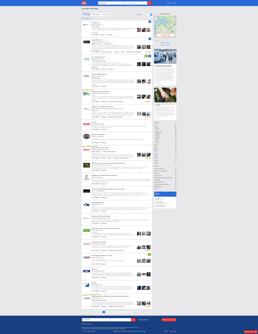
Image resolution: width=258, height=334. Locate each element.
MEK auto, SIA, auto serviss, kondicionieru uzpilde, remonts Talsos (108, 163)
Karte (169, 3)
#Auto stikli (100, 50)
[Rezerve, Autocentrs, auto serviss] (86, 149)
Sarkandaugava (158, 132)
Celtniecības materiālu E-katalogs (99, 300)
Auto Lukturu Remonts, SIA (98, 57)
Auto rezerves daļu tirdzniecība (160, 171)
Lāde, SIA (94, 282)
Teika (156, 130)
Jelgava (156, 147)
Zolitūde (157, 141)
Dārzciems (157, 134)
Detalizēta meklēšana (143, 319)
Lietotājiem (166, 331)
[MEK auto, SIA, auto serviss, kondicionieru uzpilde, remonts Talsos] (86, 165)
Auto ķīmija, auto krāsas (159, 182)
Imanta (156, 142)
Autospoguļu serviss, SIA (98, 202)
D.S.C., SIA (94, 122)
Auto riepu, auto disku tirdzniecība (161, 184)
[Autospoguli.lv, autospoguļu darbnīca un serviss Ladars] (86, 230)
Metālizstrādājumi (158, 186)
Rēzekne (156, 156)
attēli (104, 14)
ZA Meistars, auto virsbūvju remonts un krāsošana (104, 175)
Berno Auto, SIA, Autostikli (98, 134)
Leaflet (175, 37)
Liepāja (155, 145)
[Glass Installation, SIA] (86, 41)
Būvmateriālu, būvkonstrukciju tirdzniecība (163, 177)
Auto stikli (156, 173)
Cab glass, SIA (95, 22)
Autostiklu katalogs (96, 78)
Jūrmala (156, 158)
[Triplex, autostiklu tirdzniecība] (86, 76)
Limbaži (155, 160)
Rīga (155, 125)
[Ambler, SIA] (86, 271)
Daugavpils (156, 149)
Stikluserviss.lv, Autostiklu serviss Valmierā (102, 106)
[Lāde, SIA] (86, 284)
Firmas (86, 14)
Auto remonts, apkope (159, 168)
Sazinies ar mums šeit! (108, 43)
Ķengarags (157, 137)
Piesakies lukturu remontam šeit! (99, 60)
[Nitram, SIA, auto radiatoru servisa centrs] (86, 257)
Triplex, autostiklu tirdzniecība (99, 74)
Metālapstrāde (157, 179)
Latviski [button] (174, 3)
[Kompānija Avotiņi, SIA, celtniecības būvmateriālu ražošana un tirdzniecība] (86, 298)
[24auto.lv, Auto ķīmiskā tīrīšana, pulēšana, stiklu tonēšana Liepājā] (86, 190)
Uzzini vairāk (157, 83)
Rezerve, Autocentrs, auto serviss (100, 147)
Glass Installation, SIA (97, 40)
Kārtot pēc (139, 14)
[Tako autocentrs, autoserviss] (86, 243)
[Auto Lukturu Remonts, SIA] (86, 59)
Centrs (156, 127)
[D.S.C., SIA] (86, 124)
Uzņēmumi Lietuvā (88, 324)
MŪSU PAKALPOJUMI (97, 43)
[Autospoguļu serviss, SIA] (86, 204)
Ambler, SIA (94, 269)
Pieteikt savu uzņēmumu (169, 319)
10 (131, 312)
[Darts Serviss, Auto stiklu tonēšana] (86, 93)
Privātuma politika (173, 331)
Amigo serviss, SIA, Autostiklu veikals (101, 216)
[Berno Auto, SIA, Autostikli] (86, 136)
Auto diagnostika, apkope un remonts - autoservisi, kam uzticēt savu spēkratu (163, 66)
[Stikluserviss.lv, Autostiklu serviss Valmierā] (86, 108)
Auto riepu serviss (158, 175)
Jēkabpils (156, 153)
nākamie (135, 312)
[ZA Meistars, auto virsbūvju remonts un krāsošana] (86, 177)
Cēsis (155, 151)
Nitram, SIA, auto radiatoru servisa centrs (102, 255)
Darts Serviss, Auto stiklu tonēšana (100, 91)
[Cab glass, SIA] (86, 24)
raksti (95, 14)
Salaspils (156, 162)
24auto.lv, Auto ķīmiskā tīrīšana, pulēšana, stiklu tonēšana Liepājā (108, 189)
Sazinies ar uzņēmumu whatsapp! (109, 151)
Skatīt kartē (164, 35)
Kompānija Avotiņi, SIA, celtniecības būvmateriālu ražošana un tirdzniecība (110, 296)
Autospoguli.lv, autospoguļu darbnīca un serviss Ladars (105, 228)
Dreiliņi (156, 139)
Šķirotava (157, 128)
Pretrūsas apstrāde (96, 151)
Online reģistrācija (96, 26)
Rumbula (157, 135)
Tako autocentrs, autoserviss (99, 242)
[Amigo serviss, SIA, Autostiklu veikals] (86, 218)
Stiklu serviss (95, 110)
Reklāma (156, 188)
